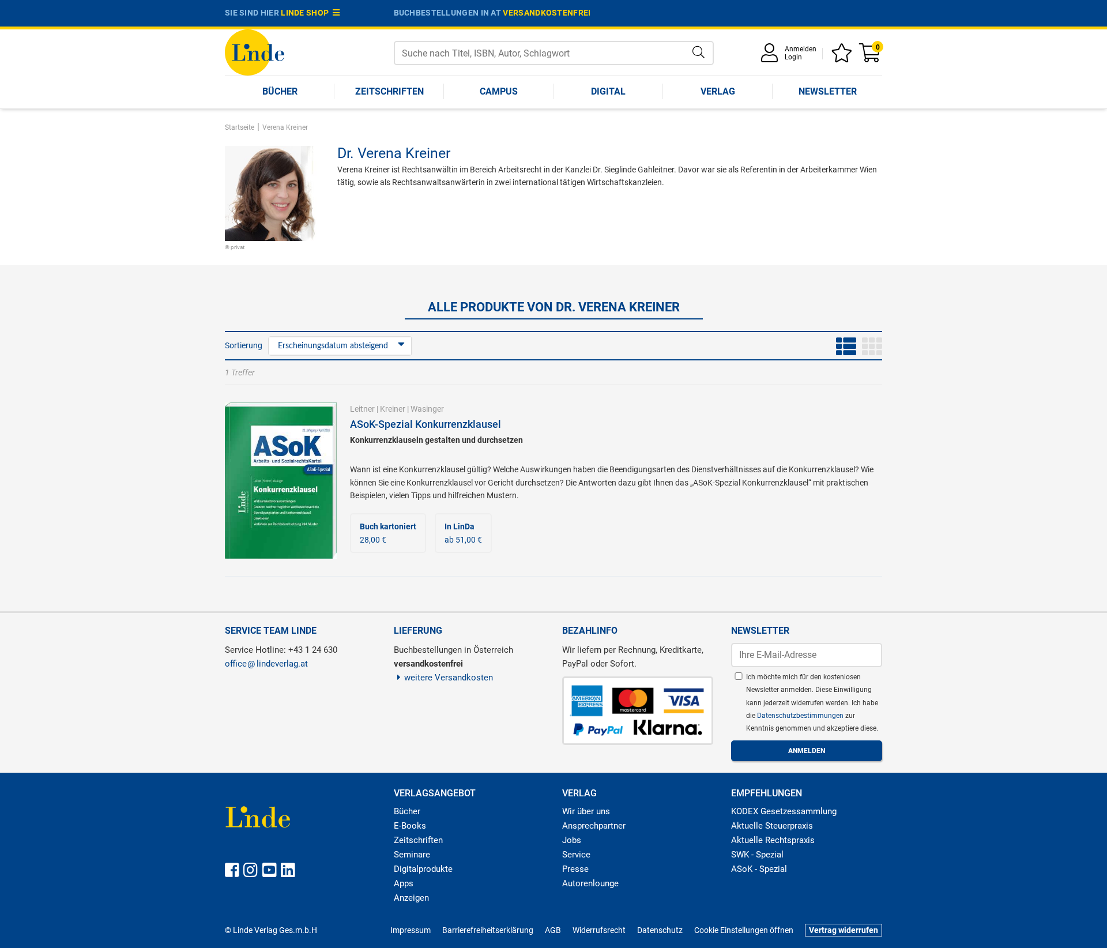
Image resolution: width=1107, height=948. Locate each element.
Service (576, 854)
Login (793, 57)
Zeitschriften (389, 91)
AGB (553, 930)
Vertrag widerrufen (843, 930)
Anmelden (800, 49)
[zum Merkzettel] (843, 56)
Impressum (410, 930)
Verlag (718, 91)
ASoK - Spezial (759, 869)
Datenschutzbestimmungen (801, 716)
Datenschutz (660, 930)
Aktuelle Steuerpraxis (772, 826)
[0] (870, 56)
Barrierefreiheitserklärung (487, 930)
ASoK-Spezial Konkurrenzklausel (425, 424)
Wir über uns (586, 811)
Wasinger (427, 408)
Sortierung (243, 345)
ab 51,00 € (463, 533)
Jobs (571, 840)
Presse (575, 869)
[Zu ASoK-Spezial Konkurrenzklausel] (281, 479)
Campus (499, 91)
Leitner (362, 408)
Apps (403, 883)
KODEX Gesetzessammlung (784, 811)
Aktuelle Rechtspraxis (773, 840)
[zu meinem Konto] (771, 56)
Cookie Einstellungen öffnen (743, 930)
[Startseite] (254, 51)
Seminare (412, 854)
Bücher (280, 91)
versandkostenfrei (546, 12)
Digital (608, 91)
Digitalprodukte (423, 869)
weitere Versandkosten (448, 677)
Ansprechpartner (594, 826)
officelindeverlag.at (266, 664)
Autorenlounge (590, 883)
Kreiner (392, 408)
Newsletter (828, 91)
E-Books (410, 826)
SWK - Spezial (757, 854)
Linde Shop (307, 12)
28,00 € (388, 533)
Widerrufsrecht (599, 930)
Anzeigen (411, 898)
